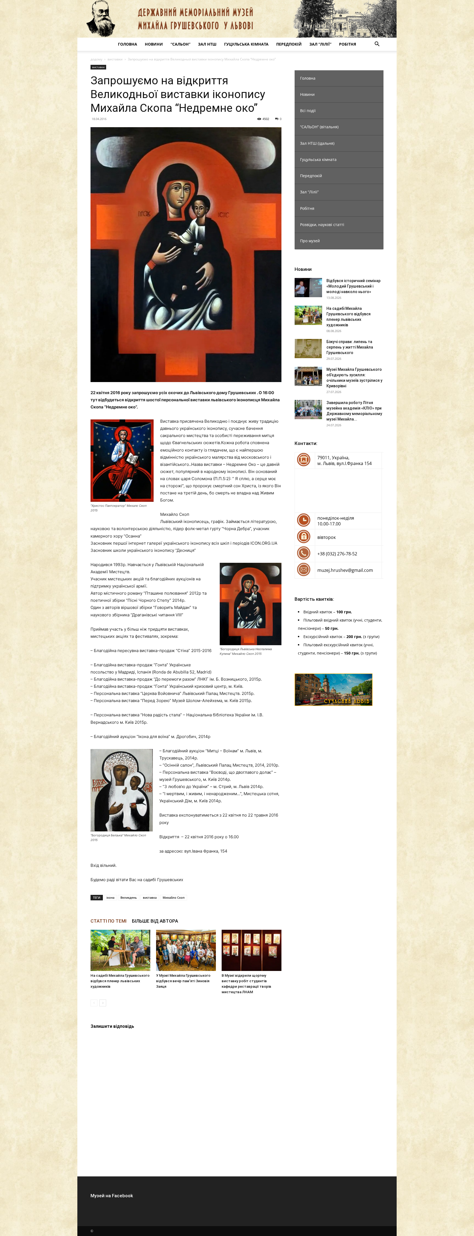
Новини (154, 44)
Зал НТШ (207, 44)
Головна (127, 44)
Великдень (128, 897)
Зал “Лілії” (320, 44)
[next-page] (102, 1003)
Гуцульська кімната (246, 44)
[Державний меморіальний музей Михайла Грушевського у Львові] (237, 19)
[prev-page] (94, 1003)
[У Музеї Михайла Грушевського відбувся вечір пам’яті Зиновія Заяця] (186, 950)
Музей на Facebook (112, 1195)
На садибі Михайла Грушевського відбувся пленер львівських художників (120, 981)
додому (96, 59)
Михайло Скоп (174, 897)
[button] (376, 44)
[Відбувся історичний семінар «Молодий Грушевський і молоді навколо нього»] (308, 287)
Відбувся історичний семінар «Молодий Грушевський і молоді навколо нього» (353, 286)
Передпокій (289, 44)
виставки (115, 59)
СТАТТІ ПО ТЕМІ (108, 921)
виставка (150, 897)
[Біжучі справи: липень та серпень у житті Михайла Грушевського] (308, 348)
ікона (110, 897)
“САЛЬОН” (180, 44)
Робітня (347, 44)
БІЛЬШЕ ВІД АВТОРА (155, 921)
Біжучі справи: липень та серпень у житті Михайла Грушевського (349, 347)
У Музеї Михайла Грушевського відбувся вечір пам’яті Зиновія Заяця (183, 981)
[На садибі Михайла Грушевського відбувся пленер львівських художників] (120, 950)
